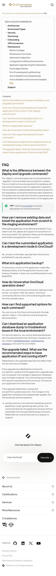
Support (11, 87)
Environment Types (17, 29)
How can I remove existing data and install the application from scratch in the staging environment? (24, 110)
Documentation (8, 13)
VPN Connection (15, 43)
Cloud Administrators (23, 13)
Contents (6, 96)
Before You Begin (17, 50)
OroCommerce (13, 477)
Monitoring (13, 36)
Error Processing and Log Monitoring (25, 72)
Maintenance (37, 13)
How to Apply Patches (19, 68)
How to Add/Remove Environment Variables (28, 79)
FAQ (11, 83)
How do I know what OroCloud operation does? (25, 130)
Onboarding (13, 39)
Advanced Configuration (20, 57)
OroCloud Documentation (18, 21)
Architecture (13, 25)
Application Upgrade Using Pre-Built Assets (28, 65)
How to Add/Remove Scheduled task (25, 76)
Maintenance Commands (20, 54)
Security (11, 32)
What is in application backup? (17, 125)
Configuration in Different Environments (26, 61)
